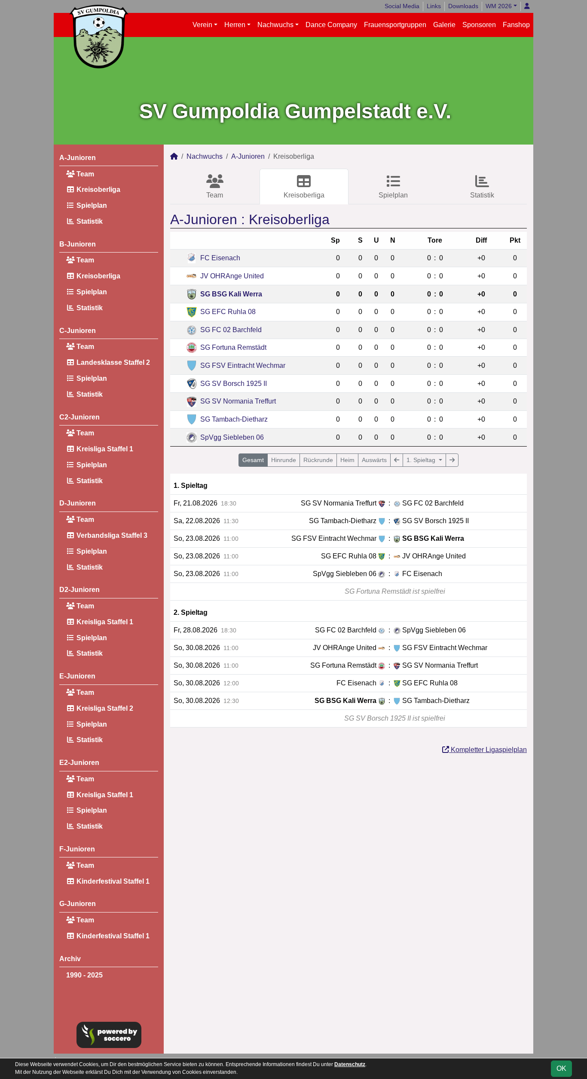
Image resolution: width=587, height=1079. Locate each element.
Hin (283, 459)
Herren (234, 24)
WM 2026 (499, 6)
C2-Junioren (79, 417)
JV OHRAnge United (232, 276)
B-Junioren (77, 244)
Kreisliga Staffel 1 (104, 449)
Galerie (444, 24)
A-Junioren (77, 157)
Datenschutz (349, 1064)
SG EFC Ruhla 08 (228, 311)
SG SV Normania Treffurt (238, 401)
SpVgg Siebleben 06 (232, 437)
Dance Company (331, 24)
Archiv (70, 958)
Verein (202, 24)
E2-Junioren (79, 762)
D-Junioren (77, 503)
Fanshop (516, 24)
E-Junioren (77, 676)
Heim (347, 459)
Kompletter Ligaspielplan (488, 749)
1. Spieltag (422, 459)
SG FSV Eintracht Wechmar (242, 365)
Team (84, 174)
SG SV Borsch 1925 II (233, 383)
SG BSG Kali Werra (231, 294)
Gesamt (253, 459)
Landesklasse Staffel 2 (112, 362)
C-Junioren (77, 330)
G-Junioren (77, 903)
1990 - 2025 (84, 975)
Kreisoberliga (97, 189)
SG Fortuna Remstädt (233, 347)
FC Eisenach (220, 258)
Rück (318, 459)
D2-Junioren (79, 589)
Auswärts (374, 459)
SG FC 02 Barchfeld (231, 329)
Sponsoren (479, 24)
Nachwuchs (275, 24)
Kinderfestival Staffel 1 (112, 881)
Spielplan (91, 205)
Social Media (402, 6)
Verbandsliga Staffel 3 (111, 535)
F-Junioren (77, 849)
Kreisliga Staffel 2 (104, 708)
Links (434, 6)
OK (561, 1068)
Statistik (89, 221)
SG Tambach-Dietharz (234, 419)
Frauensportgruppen (395, 24)
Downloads (463, 6)
